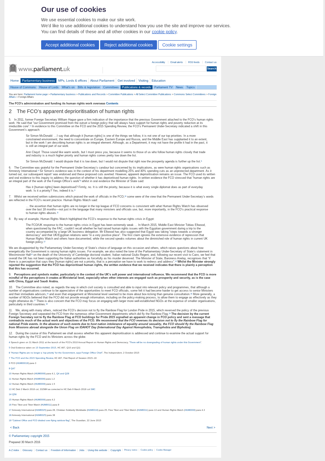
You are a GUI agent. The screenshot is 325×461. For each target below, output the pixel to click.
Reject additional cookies (128, 44)
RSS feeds (194, 62)
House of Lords (49, 87)
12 (44, 242)
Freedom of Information (63, 450)
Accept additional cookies (70, 44)
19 (169, 314)
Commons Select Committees (190, 94)
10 (125, 196)
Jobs (81, 450)
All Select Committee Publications (153, 94)
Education (159, 80)
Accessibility (158, 62)
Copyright (116, 450)
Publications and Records (92, 94)
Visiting (143, 80)
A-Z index (14, 450)
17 (35, 301)
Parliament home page (36, 94)
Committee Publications (120, 94)
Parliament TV (163, 87)
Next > (211, 427)
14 (176, 261)
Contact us (211, 62)
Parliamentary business (38, 80)
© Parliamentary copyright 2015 (29, 436)
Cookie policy (147, 450)
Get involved (126, 80)
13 (31, 254)
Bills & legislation (89, 87)
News (179, 87)
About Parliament (102, 80)
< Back (14, 427)
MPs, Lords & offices (72, 80)
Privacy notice (130, 450)
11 (57, 213)
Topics (190, 87)
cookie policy (164, 31)
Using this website (97, 450)
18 (47, 304)
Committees (111, 87)
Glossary (27, 450)
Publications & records (136, 87)
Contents (112, 103)
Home (14, 80)
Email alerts (176, 62)
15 (47, 294)
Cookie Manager (163, 450)
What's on (68, 87)
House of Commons (23, 87)
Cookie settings (177, 44)
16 (191, 294)
